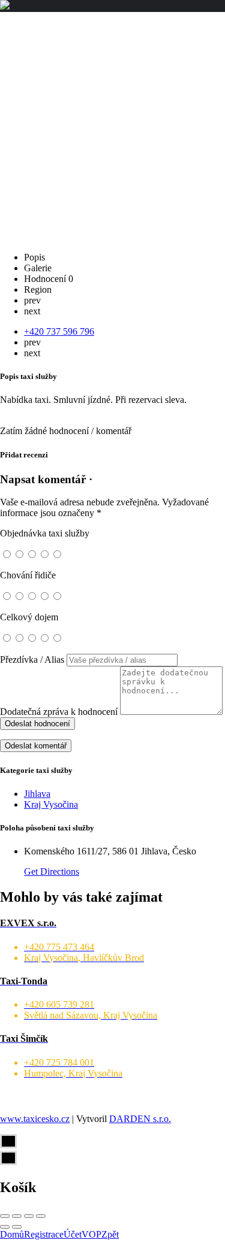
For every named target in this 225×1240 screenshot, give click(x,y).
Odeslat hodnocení (37, 723)
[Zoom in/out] (41, 1216)
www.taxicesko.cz (35, 1119)
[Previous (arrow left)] (5, 1227)
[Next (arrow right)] (17, 1227)
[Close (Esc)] (5, 1216)
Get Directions (51, 871)
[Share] (17, 1216)
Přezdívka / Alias (32, 659)
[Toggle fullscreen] (29, 1216)
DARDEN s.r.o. (140, 1119)
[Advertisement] (112, 130)
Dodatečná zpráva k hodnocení (59, 712)
